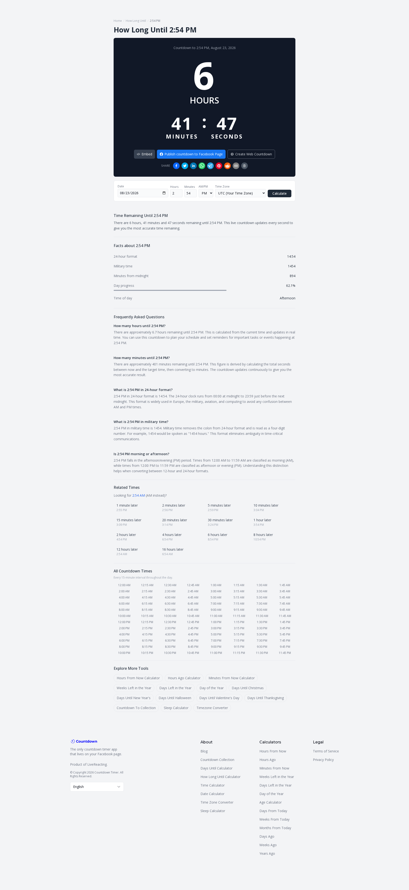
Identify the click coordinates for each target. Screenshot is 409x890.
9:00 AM (216, 610)
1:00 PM (216, 622)
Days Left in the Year (175, 688)
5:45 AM (285, 597)
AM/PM (203, 187)
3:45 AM (285, 591)
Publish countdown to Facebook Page (193, 154)
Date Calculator (212, 793)
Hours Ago (267, 759)
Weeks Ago (268, 845)
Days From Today (273, 811)
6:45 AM (193, 604)
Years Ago (267, 853)
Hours (174, 187)
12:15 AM (147, 585)
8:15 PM (147, 647)
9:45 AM (285, 610)
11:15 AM (239, 616)
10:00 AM (124, 616)
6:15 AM (147, 604)
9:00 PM (216, 647)
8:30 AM (170, 610)
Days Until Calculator (216, 768)
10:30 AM (170, 616)
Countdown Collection (217, 759)
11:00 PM (216, 653)
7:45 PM (285, 640)
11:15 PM (239, 653)
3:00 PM (216, 628)
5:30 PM (262, 634)
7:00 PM (216, 640)
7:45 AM (285, 604)
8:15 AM (147, 610)
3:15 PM (239, 628)
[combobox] (97, 786)
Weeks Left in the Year (134, 688)
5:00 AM (216, 597)
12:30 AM (170, 585)
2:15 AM (147, 591)
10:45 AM (193, 616)
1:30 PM (262, 622)
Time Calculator (212, 785)
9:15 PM (239, 647)
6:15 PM (147, 640)
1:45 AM (285, 585)
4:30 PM (170, 634)
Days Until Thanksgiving (265, 698)
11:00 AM (216, 616)
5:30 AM (262, 597)
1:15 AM (239, 585)
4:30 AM (170, 597)
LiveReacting (97, 764)
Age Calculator (270, 802)
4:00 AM (124, 597)
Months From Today (275, 828)
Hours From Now (272, 751)
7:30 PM (262, 640)
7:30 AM (262, 604)
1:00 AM (216, 585)
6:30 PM (170, 640)
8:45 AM (193, 610)
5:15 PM (239, 634)
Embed (147, 154)
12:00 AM (124, 585)
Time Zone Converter (216, 802)
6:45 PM (193, 640)
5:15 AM (239, 597)
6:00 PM (124, 640)
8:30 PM (170, 647)
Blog (204, 751)
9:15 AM (239, 610)
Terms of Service (326, 751)
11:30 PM (262, 653)
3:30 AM (262, 591)
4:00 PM (124, 634)
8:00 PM (124, 647)
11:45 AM (285, 616)
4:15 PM (147, 634)
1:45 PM (285, 622)
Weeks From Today (274, 819)
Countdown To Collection (136, 708)
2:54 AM (138, 495)
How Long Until (136, 21)
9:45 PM (285, 647)
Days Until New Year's (134, 698)
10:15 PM (147, 653)
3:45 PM (285, 628)
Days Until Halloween (175, 698)
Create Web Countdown (253, 154)
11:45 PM (285, 653)
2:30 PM (170, 628)
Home (118, 21)
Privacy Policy (323, 759)
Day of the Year (212, 688)
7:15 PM (239, 640)
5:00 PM (216, 634)
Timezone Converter (212, 708)
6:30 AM (170, 604)
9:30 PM (262, 647)
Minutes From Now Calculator (232, 678)
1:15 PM (239, 622)
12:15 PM (147, 622)
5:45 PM (285, 634)
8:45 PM (193, 647)
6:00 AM (124, 604)
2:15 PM (147, 628)
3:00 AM (216, 591)
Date (121, 186)
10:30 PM (170, 653)
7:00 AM (216, 604)
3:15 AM (239, 591)
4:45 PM (193, 634)
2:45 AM (193, 591)
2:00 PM (124, 628)
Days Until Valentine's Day (219, 698)
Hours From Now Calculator (138, 678)
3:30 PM (262, 628)
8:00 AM (124, 610)
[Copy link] (244, 165)
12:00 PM (124, 622)
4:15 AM (147, 597)
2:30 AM (170, 591)
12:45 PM (193, 622)
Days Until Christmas (248, 688)
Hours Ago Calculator (184, 678)
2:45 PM (193, 628)
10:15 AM (147, 616)
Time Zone (222, 187)
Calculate (279, 193)
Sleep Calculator (176, 708)
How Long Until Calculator (220, 776)
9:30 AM (262, 610)
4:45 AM (193, 597)
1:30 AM (262, 585)
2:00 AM (124, 591)
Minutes (189, 187)
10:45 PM (193, 653)
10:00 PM (124, 653)
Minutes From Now (274, 768)
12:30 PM (170, 622)
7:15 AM (239, 604)
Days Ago (266, 836)
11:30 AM (262, 616)
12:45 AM (193, 585)
